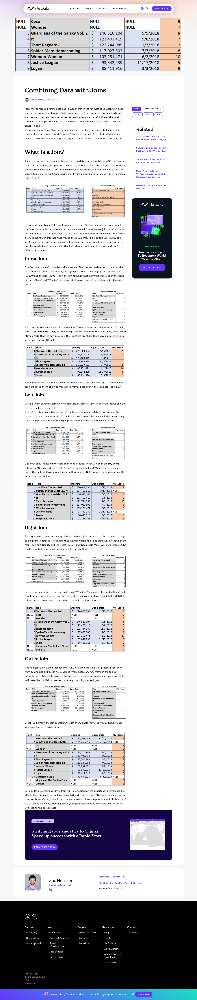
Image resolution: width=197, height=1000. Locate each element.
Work (51, 927)
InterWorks (38, 8)
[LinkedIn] (28, 918)
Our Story (31, 932)
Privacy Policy (31, 973)
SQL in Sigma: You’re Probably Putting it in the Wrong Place (151, 149)
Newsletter (110, 962)
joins (148, 115)
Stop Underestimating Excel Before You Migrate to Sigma (151, 138)
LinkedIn (50, 889)
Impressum (30, 983)
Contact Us (161, 8)
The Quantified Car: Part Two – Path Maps (120, 883)
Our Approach (34, 943)
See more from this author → (111, 888)
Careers (83, 938)
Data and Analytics (59, 938)
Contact (131, 927)
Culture (29, 927)
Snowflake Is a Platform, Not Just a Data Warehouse (151, 161)
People (82, 927)
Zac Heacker (36, 99)
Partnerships (56, 957)
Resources (108, 927)
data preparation (153, 109)
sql (158, 115)
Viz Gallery (110, 943)
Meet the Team (87, 932)
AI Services (55, 932)
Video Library (111, 948)
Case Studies (56, 951)
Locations (84, 943)
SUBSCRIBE (143, 994)
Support (133, 932)
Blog (106, 932)
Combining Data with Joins (112, 877)
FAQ (27, 980)
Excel (137, 115)
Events (107, 938)
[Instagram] (34, 918)
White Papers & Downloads (112, 956)
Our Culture (33, 938)
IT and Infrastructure (56, 945)
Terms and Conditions (35, 976)
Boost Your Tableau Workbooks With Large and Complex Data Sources (150, 174)
